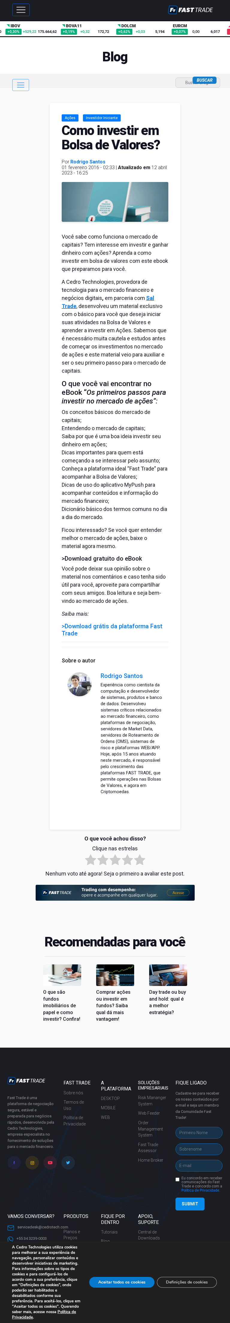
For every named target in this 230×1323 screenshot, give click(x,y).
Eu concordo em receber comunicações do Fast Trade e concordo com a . (201, 1184)
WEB (105, 1117)
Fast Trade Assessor (148, 1147)
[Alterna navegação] (20, 85)
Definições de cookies (187, 1282)
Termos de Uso (73, 1105)
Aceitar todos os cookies (122, 1282)
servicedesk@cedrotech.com (42, 1227)
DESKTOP (110, 1098)
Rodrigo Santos (87, 162)
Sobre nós (73, 1092)
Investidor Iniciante (102, 118)
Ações (70, 118)
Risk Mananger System (152, 1100)
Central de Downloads (149, 1235)
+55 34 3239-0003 (31, 1238)
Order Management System (150, 1128)
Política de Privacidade (74, 1120)
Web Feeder (149, 1113)
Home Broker (150, 1160)
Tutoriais (109, 1232)
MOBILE (108, 1107)
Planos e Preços (71, 1234)
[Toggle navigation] (21, 10)
